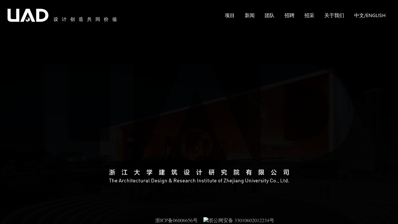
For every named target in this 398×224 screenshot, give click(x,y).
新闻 (250, 15)
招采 (309, 15)
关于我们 (334, 15)
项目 (230, 15)
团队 (270, 15)
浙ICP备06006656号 (179, 220)
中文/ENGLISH (370, 15)
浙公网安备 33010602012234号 (241, 220)
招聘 (289, 15)
